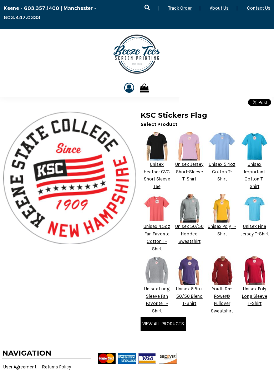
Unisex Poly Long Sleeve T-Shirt (254, 296)
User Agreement (19, 367)
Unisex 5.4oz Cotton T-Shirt (222, 172)
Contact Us (258, 8)
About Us (219, 8)
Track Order (180, 8)
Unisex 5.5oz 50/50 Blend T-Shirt (189, 296)
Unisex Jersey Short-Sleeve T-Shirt (189, 172)
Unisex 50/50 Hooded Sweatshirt (189, 234)
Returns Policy (56, 367)
